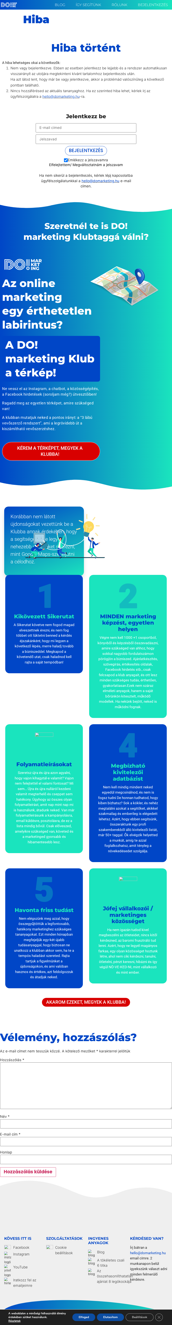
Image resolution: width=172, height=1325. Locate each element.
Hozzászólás (12, 1060)
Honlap (6, 1152)
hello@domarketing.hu (60, 96)
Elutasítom (110, 1317)
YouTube (20, 1267)
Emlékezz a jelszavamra (88, 160)
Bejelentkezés (153, 5)
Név (5, 1116)
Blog (60, 5)
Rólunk (119, 5)
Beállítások (139, 1317)
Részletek (14, 1321)
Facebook (21, 1247)
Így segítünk (88, 5)
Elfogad (84, 1317)
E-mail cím (10, 1134)
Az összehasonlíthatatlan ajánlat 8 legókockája (115, 1276)
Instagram (21, 1254)
